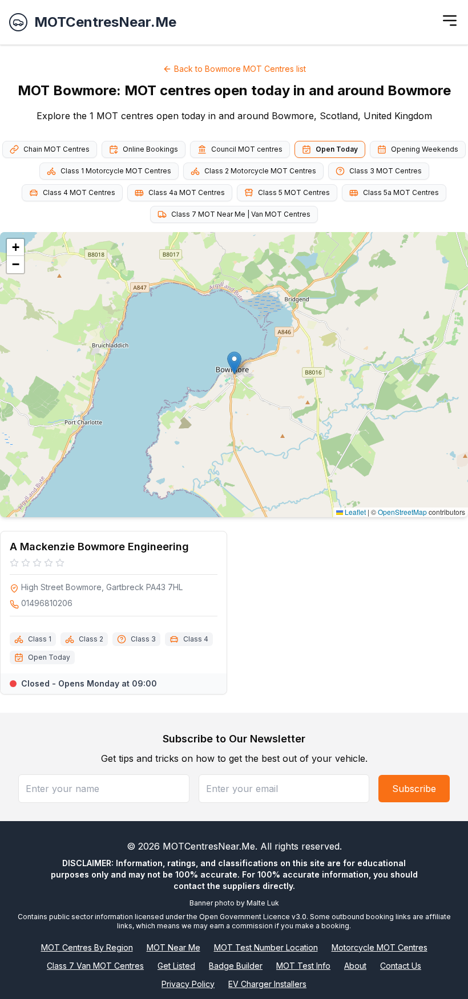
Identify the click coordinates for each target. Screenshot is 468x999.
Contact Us (400, 965)
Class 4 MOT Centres (79, 192)
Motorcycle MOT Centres (379, 947)
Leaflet (354, 512)
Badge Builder (236, 965)
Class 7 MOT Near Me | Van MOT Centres (240, 214)
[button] (234, 363)
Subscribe (414, 788)
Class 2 (91, 639)
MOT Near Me (173, 947)
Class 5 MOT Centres (294, 192)
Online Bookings (150, 149)
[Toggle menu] (450, 20)
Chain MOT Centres (56, 149)
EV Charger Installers (267, 984)
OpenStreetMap (402, 512)
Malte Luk (263, 903)
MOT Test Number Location (266, 947)
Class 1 (39, 639)
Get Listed (176, 965)
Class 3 (143, 639)
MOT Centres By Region (87, 947)
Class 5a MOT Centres (401, 192)
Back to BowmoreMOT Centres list (240, 69)
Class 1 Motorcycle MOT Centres (115, 170)
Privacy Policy (188, 984)
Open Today (337, 149)
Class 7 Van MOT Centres (95, 965)
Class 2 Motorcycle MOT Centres (260, 170)
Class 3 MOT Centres (385, 170)
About (355, 965)
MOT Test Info (303, 965)
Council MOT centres (247, 149)
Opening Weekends (424, 149)
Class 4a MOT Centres (186, 192)
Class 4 (195, 639)
